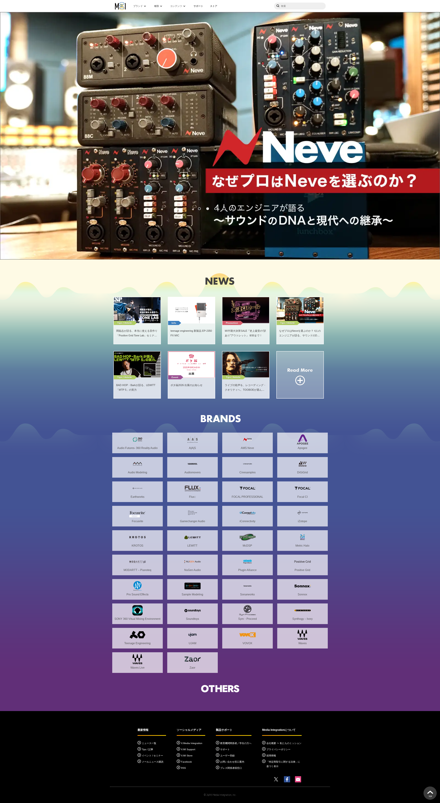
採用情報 (271, 755)
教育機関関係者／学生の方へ (235, 743)
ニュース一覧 (149, 743)
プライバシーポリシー (278, 749)
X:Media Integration (191, 743)
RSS (183, 768)
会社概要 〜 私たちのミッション (283, 743)
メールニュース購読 (152, 761)
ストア (213, 6)
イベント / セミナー (152, 755)
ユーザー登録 (227, 755)
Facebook (186, 761)
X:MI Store (186, 755)
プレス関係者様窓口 (231, 768)
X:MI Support (188, 749)
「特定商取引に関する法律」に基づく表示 (283, 764)
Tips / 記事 (147, 749)
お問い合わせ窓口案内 (232, 761)
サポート (198, 6)
